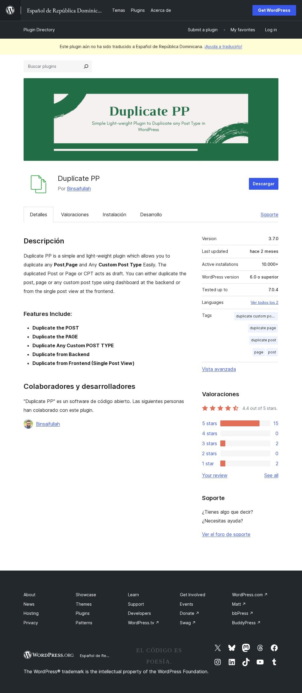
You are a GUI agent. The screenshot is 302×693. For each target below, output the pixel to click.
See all (271, 475)
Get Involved (192, 594)
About (29, 594)
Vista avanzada (219, 369)
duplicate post (263, 340)
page (258, 352)
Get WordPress (274, 10)
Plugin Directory (39, 29)
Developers (139, 613)
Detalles (38, 214)
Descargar (264, 183)
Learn (133, 594)
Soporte (269, 214)
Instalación (114, 214)
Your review (214, 475)
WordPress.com (250, 594)
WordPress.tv (143, 622)
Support (136, 604)
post (272, 352)
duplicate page (263, 328)
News (29, 604)
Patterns (84, 622)
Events (186, 604)
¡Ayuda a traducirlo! (223, 46)
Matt (239, 604)
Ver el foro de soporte (226, 534)
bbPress (242, 613)
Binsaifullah (79, 188)
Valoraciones (75, 214)
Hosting (31, 613)
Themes (84, 604)
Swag (188, 622)
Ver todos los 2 (264, 302)
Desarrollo (151, 214)
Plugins (83, 613)
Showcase (86, 594)
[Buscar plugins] (86, 66)
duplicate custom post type (257, 316)
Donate (189, 613)
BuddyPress (246, 622)
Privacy (31, 622)
